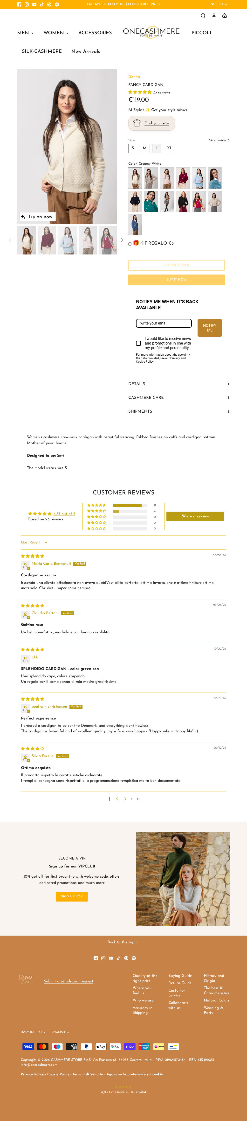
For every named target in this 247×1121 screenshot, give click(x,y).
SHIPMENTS (140, 411)
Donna (134, 77)
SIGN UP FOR (72, 896)
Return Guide (180, 983)
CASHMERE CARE (146, 398)
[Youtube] (34, 4)
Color (132, 164)
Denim (214, 178)
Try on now (40, 217)
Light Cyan (199, 178)
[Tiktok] (42, 4)
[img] (32, 556)
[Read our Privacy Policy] (189, 355)
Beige (151, 178)
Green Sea (151, 201)
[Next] (109, 146)
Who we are (143, 1000)
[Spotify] (57, 4)
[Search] (203, 15)
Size (131, 140)
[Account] (214, 15)
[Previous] (24, 146)
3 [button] (125, 799)
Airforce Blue (135, 224)
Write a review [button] (195, 516)
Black (183, 201)
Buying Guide (180, 976)
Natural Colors (217, 1000)
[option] (67, 146)
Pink (167, 178)
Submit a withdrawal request (68, 981)
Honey (214, 201)
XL (169, 148)
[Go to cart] (224, 15)
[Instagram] (27, 4)
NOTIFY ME (209, 327)
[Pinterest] (49, 4)
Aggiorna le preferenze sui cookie (135, 1074)
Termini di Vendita (88, 1074)
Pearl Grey (167, 201)
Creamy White (135, 178)
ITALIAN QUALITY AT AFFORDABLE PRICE (123, 4)
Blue (135, 201)
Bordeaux (183, 178)
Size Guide (218, 140)
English (216, 4)
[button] (140, 92)
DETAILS (136, 384)
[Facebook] (19, 4)
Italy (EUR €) (31, 1032)
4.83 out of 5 (64, 514)
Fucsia (199, 201)
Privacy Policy (32, 1074)
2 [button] (117, 799)
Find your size (156, 123)
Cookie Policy (58, 1074)
